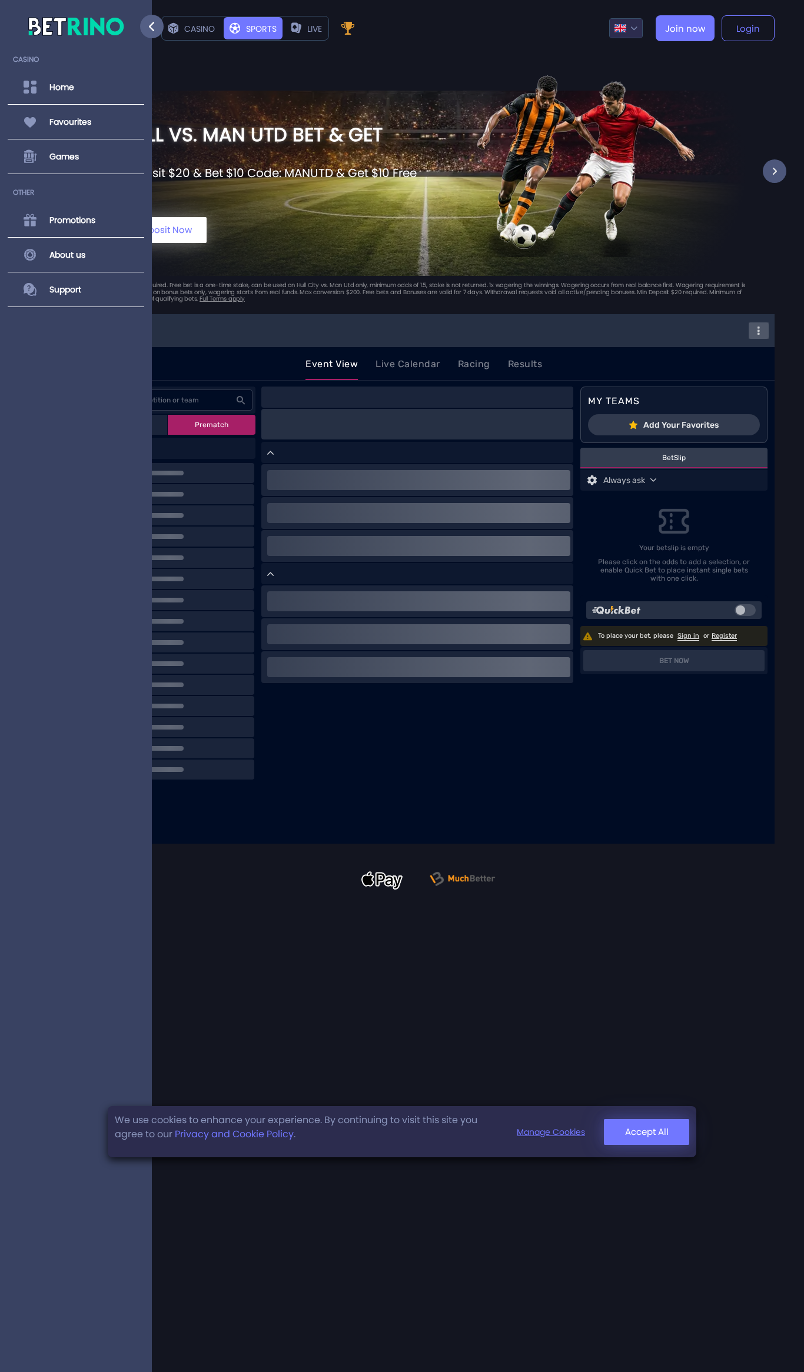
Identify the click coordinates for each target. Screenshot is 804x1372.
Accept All (647, 1131)
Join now (685, 28)
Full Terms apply (222, 298)
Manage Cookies (551, 1131)
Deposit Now (164, 230)
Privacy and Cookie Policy (234, 1134)
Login (748, 28)
